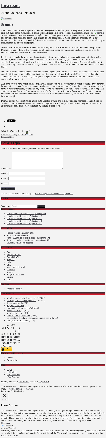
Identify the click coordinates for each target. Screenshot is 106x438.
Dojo (9, 264)
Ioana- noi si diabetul (16, 267)
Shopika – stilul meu (15, 274)
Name (4, 173)
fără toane (10, 5)
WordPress (24, 381)
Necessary (8, 426)
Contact (10, 358)
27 (8, 343)
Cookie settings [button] (15, 389)
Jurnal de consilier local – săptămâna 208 (24, 216)
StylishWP (44, 381)
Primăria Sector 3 (14, 289)
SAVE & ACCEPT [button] (9, 435)
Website (4, 183)
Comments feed (13, 374)
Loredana (11, 269)
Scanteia (7, 24)
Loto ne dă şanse (25, 243)
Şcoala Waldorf (21, 235)
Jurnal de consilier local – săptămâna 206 (24, 221)
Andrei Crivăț (13, 257)
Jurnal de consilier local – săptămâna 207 (24, 218)
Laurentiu (11, 243)
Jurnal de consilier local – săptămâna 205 (24, 223)
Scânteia (60, 33)
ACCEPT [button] (30, 389)
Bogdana (10, 259)
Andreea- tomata (14, 254)
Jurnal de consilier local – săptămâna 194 (32, 238)
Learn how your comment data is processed (54, 193)
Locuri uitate (28, 233)
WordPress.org (13, 377)
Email (4, 178)
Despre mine (12, 360)
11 (3, 337)
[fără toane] (6, 18)
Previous (5, 137)
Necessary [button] (5, 423)
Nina (31, 134)
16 (16, 337)
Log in (9, 369)
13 (8, 337)
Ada (8, 252)
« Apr (3, 346)
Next (11, 137)
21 (11, 340)
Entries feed (12, 372)
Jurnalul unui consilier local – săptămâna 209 (26, 213)
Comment (6, 168)
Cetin (9, 262)
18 (3, 340)
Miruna (10, 272)
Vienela (10, 277)
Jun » (10, 346)
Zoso (9, 279)
